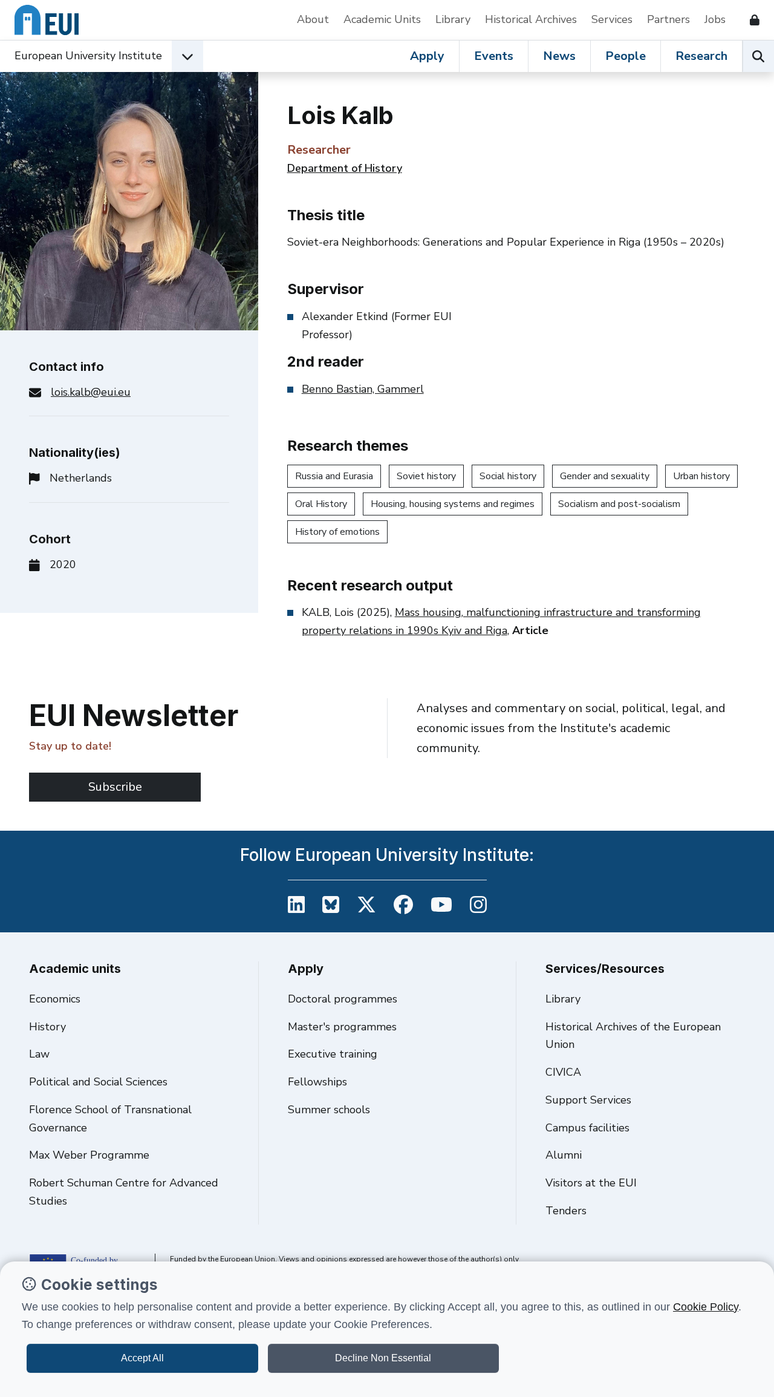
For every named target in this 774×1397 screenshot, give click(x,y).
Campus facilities (587, 1128)
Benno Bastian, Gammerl (363, 389)
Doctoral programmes (342, 999)
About (313, 19)
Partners (668, 19)
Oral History (321, 504)
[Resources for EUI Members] (749, 20)
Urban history (701, 476)
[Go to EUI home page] (47, 20)
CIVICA (563, 1072)
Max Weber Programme (89, 1155)
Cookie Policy (705, 1307)
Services (612, 19)
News (559, 56)
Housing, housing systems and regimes (453, 504)
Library (452, 19)
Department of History (344, 168)
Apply (427, 56)
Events (493, 56)
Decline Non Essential (383, 1358)
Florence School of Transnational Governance (110, 1118)
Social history (508, 476)
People (625, 56)
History (47, 1026)
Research (701, 56)
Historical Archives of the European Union (633, 1035)
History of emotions (337, 531)
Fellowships (317, 1082)
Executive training (332, 1054)
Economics (54, 999)
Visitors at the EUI (591, 1183)
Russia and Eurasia (334, 476)
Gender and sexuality (604, 476)
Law (39, 1054)
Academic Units (382, 19)
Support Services (588, 1100)
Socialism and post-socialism (619, 504)
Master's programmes (342, 1026)
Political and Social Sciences (98, 1082)
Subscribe (115, 787)
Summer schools (329, 1109)
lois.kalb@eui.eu (91, 392)
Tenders (566, 1210)
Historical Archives (531, 19)
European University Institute (88, 55)
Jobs (715, 19)
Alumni (563, 1155)
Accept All (142, 1358)
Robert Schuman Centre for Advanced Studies (123, 1192)
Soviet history (426, 476)
